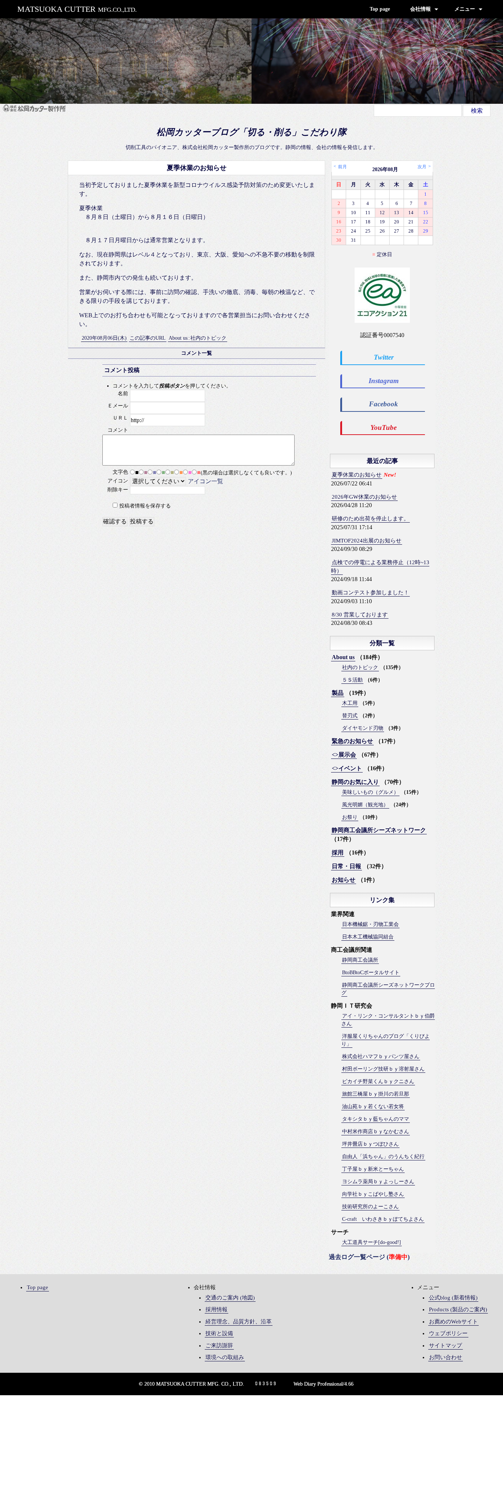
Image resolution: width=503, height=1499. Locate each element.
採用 (338, 852)
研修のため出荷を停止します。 (370, 519)
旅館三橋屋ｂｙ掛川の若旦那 (375, 1094)
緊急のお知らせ (352, 741)
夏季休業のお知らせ (356, 475)
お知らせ (343, 880)
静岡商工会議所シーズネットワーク (379, 830)
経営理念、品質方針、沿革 (238, 1322)
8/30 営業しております (360, 615)
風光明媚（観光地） (365, 804)
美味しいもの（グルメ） (370, 792)
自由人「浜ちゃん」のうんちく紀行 (383, 1156)
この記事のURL (148, 338)
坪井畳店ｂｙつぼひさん (370, 1144)
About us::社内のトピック (197, 338)
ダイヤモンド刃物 (362, 728)
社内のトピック (360, 667)
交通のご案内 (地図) (230, 1298)
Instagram (384, 381)
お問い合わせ (445, 1357)
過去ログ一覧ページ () (369, 1257)
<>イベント (347, 768)
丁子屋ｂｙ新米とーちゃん (373, 1169)
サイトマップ (445, 1345)
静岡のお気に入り (355, 782)
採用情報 (216, 1309)
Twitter (384, 357)
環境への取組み (224, 1357)
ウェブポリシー (448, 1333)
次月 (422, 166)
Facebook (383, 404)
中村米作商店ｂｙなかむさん (375, 1131)
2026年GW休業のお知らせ (364, 497)
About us (343, 657)
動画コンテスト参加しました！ (370, 592)
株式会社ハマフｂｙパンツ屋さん (380, 1056)
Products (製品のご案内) (458, 1309)
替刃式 (350, 715)
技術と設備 (219, 1333)
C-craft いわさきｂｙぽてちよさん (383, 1219)
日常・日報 (346, 866)
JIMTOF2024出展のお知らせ (366, 541)
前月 (342, 166)
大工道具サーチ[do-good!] (371, 1242)
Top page (380, 9)
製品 (338, 693)
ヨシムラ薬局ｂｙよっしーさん (378, 1181)
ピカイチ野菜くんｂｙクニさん (378, 1081)
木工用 (350, 703)
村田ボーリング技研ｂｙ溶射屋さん (383, 1069)
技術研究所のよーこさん (370, 1206)
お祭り (350, 817)
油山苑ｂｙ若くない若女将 (373, 1106)
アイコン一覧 (205, 481)
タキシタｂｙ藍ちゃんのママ (375, 1119)
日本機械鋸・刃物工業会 (370, 924)
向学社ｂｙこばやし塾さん (373, 1194)
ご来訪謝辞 (219, 1345)
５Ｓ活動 (352, 680)
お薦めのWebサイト (453, 1322)
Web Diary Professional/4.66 (323, 1384)
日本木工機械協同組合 (368, 937)
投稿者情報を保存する (145, 506)
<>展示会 (344, 755)
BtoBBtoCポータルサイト (371, 972)
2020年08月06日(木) (104, 338)
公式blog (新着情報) (453, 1298)
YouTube (383, 427)
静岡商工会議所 (360, 960)
